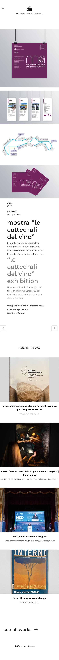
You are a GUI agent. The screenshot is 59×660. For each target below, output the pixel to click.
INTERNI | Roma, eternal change (29, 598)
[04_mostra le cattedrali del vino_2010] (29, 199)
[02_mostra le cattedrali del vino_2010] (29, 126)
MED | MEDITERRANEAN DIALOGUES (30, 536)
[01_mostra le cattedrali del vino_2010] (29, 89)
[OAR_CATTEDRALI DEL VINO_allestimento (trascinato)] (29, 163)
